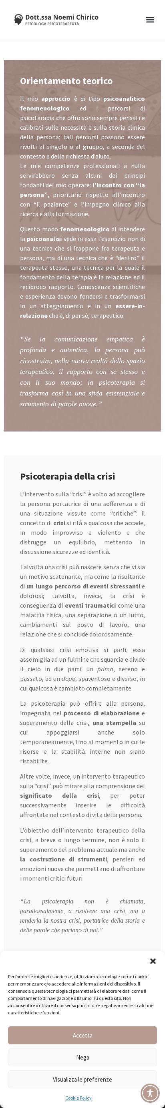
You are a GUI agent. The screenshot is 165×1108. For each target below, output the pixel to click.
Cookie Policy (78, 1098)
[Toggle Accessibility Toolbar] (150, 1093)
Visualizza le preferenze (82, 1079)
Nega (82, 1057)
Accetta (83, 1035)
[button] (153, 961)
